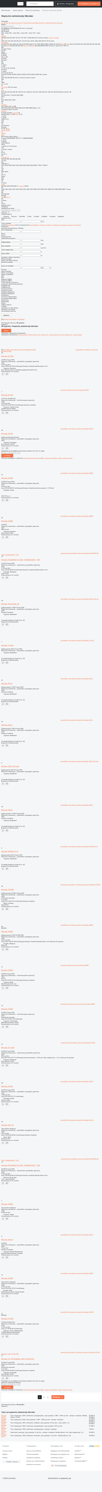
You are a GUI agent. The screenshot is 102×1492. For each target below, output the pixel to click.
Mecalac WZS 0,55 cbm (10, 766)
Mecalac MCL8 (6, 810)
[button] (3, 374)
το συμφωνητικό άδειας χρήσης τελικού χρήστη (57, 458)
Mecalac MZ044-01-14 (9, 851)
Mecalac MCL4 (4, 1432)
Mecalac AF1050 (7, 890)
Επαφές (4, 1457)
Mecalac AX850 (7, 478)
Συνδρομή (7, 455)
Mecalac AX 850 (7, 356)
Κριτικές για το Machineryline (35, 1461)
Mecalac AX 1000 (7, 1048)
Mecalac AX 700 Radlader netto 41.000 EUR (17, 1359)
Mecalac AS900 (7, 1204)
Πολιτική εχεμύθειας (32, 1454)
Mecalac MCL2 (6, 684)
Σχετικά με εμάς (7, 1451)
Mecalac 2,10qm (7, 645)
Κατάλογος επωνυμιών (33, 1464)
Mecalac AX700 (4, 1422)
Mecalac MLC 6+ (7, 1125)
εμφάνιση (6, 315)
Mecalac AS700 (7, 395)
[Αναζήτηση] (28, 3)
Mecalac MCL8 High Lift (10, 604)
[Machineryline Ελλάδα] (8, 3)
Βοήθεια (4, 1454)
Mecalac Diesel (7, 1240)
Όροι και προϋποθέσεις (33, 1451)
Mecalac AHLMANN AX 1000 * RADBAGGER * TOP (20, 560)
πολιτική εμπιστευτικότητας (31, 458)
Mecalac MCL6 (4, 1435)
